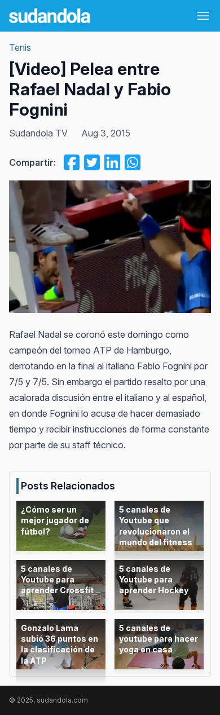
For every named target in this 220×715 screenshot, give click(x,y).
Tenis (20, 47)
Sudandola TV (38, 133)
